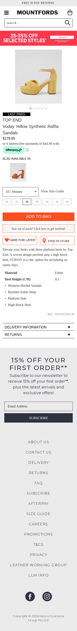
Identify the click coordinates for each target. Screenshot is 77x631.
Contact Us (38, 452)
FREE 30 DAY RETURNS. (38, 2)
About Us (38, 442)
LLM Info (38, 575)
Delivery (38, 463)
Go (67, 22)
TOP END (12, 120)
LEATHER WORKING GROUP (38, 565)
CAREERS (38, 524)
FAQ (38, 483)
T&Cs (39, 545)
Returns (38, 473)
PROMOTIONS (38, 534)
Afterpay (38, 504)
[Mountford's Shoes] (38, 12)
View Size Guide (52, 191)
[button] (31, 108)
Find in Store (59, 241)
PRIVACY (38, 555)
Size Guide (38, 514)
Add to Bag (38, 216)
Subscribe (38, 418)
